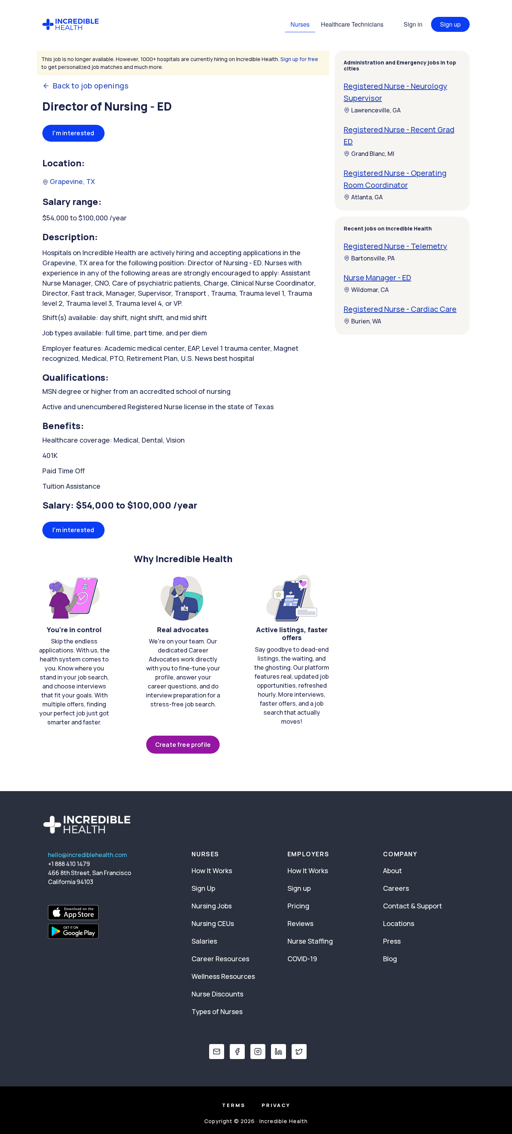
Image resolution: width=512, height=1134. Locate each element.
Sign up (450, 24)
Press (392, 941)
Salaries (204, 941)
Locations (398, 923)
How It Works (212, 870)
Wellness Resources (223, 976)
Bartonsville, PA (373, 258)
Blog (390, 958)
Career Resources (220, 958)
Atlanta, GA (367, 197)
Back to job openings (91, 85)
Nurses (300, 24)
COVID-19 (302, 958)
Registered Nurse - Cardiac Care (400, 309)
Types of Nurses (217, 1011)
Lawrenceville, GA (376, 110)
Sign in (413, 24)
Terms (234, 1105)
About (392, 870)
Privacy (276, 1105)
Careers (396, 888)
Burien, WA (366, 321)
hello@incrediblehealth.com (87, 855)
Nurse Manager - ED (377, 277)
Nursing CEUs (213, 923)
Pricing (298, 905)
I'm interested (73, 133)
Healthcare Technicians (352, 24)
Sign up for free (299, 59)
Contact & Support (412, 905)
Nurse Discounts (217, 993)
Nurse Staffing (310, 941)
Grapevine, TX (71, 181)
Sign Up (203, 888)
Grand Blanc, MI (372, 154)
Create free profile (183, 745)
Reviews (300, 923)
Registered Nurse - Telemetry (395, 246)
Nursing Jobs (212, 905)
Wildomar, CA (370, 290)
